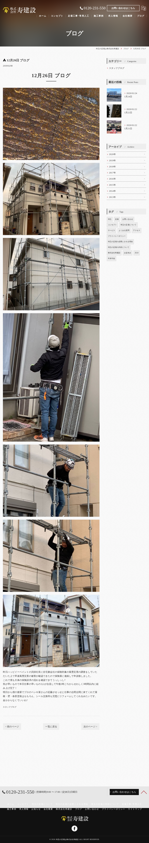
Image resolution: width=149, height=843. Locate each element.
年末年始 (111, 258)
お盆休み (127, 253)
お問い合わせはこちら (123, 8)
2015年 (112, 185)
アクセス (136, 230)
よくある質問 (124, 230)
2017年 (112, 173)
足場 (117, 219)
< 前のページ (12, 726)
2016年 (112, 179)
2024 (136, 253)
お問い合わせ (127, 219)
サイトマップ (135, 809)
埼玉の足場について (128, 225)
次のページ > (90, 726)
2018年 (112, 166)
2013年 (112, 197)
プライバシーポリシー (117, 236)
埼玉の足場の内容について (118, 247)
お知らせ (36, 809)
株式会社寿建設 (114, 253)
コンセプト (112, 225)
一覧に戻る (51, 726)
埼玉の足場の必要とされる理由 (120, 242)
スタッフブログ (9, 707)
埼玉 (109, 219)
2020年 (112, 154)
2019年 (112, 160)
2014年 (112, 191)
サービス (111, 230)
